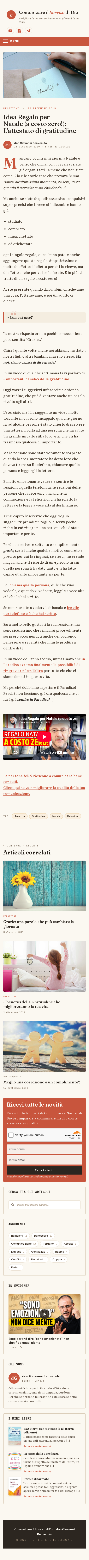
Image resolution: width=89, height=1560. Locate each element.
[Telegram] (28, 30)
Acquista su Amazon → (37, 1446)
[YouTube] (10, 30)
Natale (56, 816)
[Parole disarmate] (14, 1486)
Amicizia (19, 816)
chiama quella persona (29, 585)
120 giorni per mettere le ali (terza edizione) (48, 1430)
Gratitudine (38, 816)
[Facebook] (19, 30)
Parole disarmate (36, 1479)
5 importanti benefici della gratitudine (36, 379)
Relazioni (72, 816)
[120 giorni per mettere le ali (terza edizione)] (14, 1436)
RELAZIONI (11, 108)
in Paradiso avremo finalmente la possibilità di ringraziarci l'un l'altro (44, 665)
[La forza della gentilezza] (14, 1461)
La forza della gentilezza (41, 1454)
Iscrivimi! (44, 1170)
